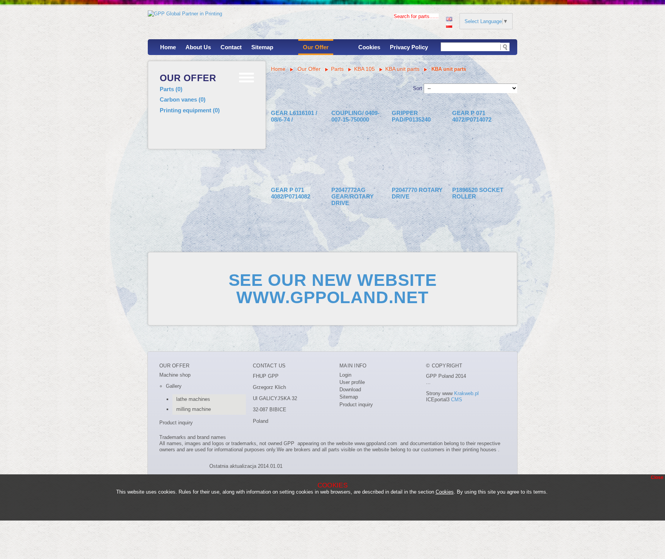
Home (168, 47)
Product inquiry (176, 423)
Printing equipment (190, 110)
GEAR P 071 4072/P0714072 (471, 116)
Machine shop (174, 375)
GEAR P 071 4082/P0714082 (290, 193)
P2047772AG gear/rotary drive (352, 197)
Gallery (174, 386)
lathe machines (193, 399)
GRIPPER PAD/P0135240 (411, 116)
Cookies (369, 47)
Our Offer (316, 47)
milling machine (193, 409)
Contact (231, 47)
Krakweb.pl (466, 393)
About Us (198, 47)
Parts (171, 89)
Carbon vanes (183, 99)
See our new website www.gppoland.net (333, 288)
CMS (456, 399)
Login (345, 375)
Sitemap (262, 47)
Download (350, 389)
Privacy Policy (409, 47)
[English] (449, 18)
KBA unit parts (402, 69)
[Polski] (449, 25)
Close (657, 477)
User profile (352, 382)
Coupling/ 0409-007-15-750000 (355, 116)
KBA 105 (364, 69)
